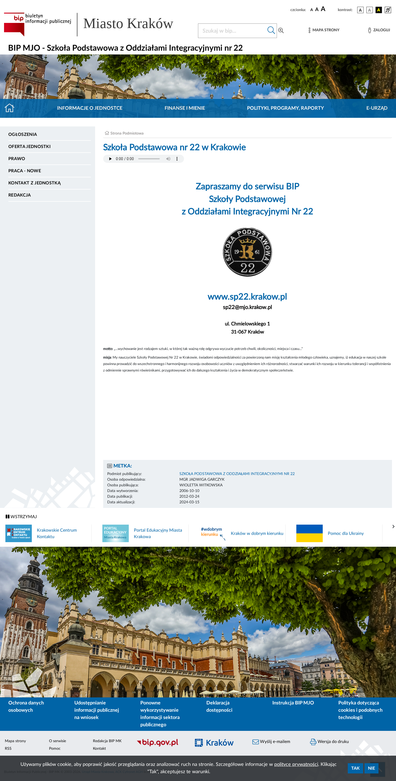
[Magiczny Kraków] (218, 746)
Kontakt (99, 749)
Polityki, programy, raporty (285, 108)
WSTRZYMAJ (23, 517)
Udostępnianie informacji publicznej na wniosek (96, 710)
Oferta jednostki (29, 146)
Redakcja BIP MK (107, 741)
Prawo (16, 159)
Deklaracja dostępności (219, 707)
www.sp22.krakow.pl (247, 297)
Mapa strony (15, 741)
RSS (8, 749)
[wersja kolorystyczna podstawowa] (360, 10)
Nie (371, 768)
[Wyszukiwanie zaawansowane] (281, 30)
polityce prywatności (296, 764)
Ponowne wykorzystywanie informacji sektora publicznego (160, 714)
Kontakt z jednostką (34, 183)
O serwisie (57, 741)
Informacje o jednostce (89, 108)
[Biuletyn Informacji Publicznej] (161, 746)
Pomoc (55, 749)
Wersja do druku (333, 741)
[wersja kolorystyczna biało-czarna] (370, 10)
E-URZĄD (377, 108)
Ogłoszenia (22, 134)
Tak (355, 768)
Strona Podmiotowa (127, 133)
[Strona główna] (11, 108)
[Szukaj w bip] (271, 30)
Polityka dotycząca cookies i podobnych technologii (360, 710)
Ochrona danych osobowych (26, 707)
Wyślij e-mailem (274, 741)
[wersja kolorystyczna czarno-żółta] (379, 10)
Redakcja (19, 195)
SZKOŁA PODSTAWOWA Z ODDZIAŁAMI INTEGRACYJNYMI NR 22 (237, 474)
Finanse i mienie (185, 108)
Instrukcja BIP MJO (293, 703)
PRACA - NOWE (24, 171)
